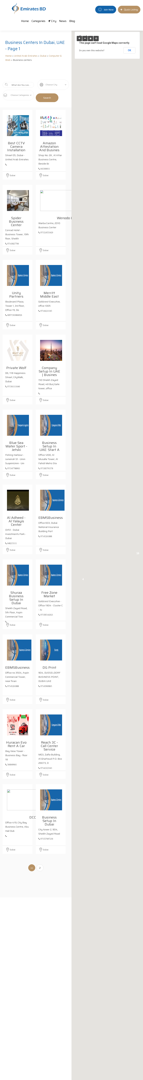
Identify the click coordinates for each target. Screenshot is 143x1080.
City (53, 21)
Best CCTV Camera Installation (16, 146)
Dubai (43, 56)
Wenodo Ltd (66, 217)
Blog (72, 21)
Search (47, 98)
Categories (38, 21)
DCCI (33, 816)
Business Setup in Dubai (49, 820)
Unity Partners (16, 294)
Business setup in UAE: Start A (49, 445)
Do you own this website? (91, 50)
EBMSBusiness (50, 517)
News (62, 21)
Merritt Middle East (49, 294)
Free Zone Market (49, 594)
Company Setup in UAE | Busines (49, 370)
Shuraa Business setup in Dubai (16, 597)
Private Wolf (16, 367)
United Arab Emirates (25, 56)
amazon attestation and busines (49, 146)
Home (25, 21)
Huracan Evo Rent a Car (16, 744)
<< (32, 868)
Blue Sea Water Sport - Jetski (16, 445)
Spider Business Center (16, 221)
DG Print (49, 667)
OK (129, 50)
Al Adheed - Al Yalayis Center (16, 520)
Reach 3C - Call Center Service (49, 745)
